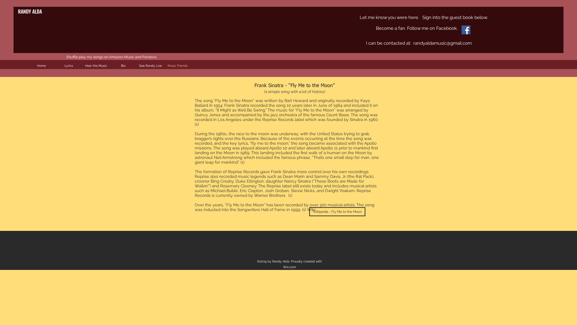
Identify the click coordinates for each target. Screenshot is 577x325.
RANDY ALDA (30, 11)
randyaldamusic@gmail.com (442, 43)
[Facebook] (466, 30)
